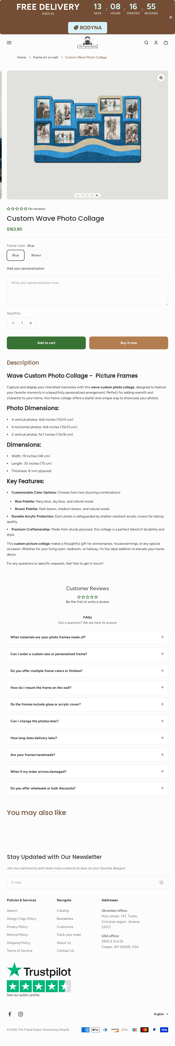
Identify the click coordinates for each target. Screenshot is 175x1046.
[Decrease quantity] (13, 323)
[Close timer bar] (170, 17)
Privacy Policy (17, 927)
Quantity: (14, 313)
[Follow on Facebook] (10, 1014)
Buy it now (129, 343)
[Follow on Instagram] (20, 1014)
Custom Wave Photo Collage (86, 57)
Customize (65, 927)
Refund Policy (17, 935)
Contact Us (65, 951)
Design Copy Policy (21, 919)
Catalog (63, 911)
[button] (17, 209)
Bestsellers (65, 919)
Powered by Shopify (56, 1030)
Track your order (69, 935)
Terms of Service (19, 951)
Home (21, 57)
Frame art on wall (45, 57)
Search (12, 911)
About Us (64, 943)
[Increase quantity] (31, 323)
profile (34, 995)
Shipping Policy (18, 943)
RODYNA (91, 28)
